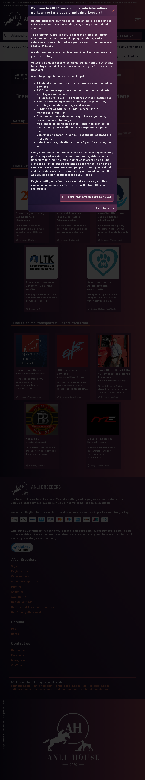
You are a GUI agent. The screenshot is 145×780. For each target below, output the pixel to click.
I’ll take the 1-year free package (87, 197)
